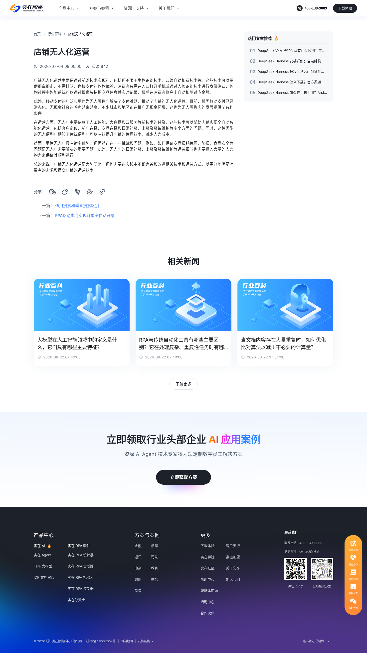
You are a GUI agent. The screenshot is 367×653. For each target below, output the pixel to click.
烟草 (154, 546)
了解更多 (183, 383)
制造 (138, 590)
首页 (37, 34)
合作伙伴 (207, 613)
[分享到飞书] (90, 192)
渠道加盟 (233, 557)
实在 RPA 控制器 (81, 588)
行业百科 (54, 34)
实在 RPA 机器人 (81, 577)
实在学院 (207, 557)
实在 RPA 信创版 (81, 566)
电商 (138, 568)
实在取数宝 (76, 600)
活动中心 (207, 602)
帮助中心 (207, 579)
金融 (138, 546)
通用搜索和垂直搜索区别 (77, 205)
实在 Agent (42, 555)
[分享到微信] (52, 192)
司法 (154, 557)
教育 (154, 568)
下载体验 (345, 8)
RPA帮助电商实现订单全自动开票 (85, 215)
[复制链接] (102, 192)
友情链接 (144, 641)
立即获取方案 (183, 477)
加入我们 (233, 579)
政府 (138, 579)
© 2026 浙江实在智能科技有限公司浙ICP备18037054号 (75, 641)
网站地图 (127, 641)
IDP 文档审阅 (44, 577)
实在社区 (207, 568)
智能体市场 (209, 590)
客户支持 (233, 546)
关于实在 (233, 568)
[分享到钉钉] (77, 192)
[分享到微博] (65, 192)
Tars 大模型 (43, 566)
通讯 (138, 557)
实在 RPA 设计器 (81, 555)
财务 (154, 579)
